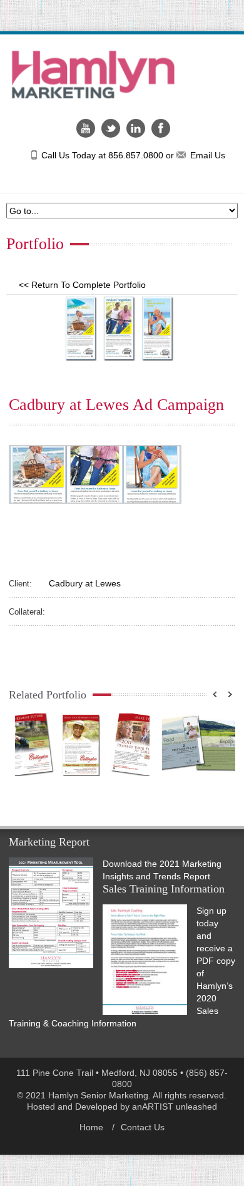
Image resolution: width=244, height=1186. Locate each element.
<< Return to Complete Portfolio (82, 285)
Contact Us (143, 1127)
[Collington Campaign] (82, 744)
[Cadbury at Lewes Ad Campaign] (122, 328)
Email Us (207, 155)
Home (91, 1127)
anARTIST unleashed (174, 1107)
